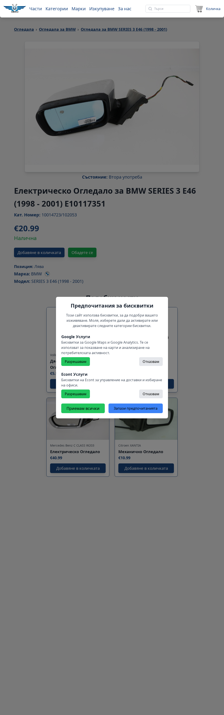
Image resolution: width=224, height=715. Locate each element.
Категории (57, 9)
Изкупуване (101, 9)
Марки (79, 9)
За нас (124, 9)
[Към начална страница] (15, 8)
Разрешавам (75, 361)
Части (35, 9)
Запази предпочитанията (136, 408)
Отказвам (151, 361)
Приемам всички (83, 408)
